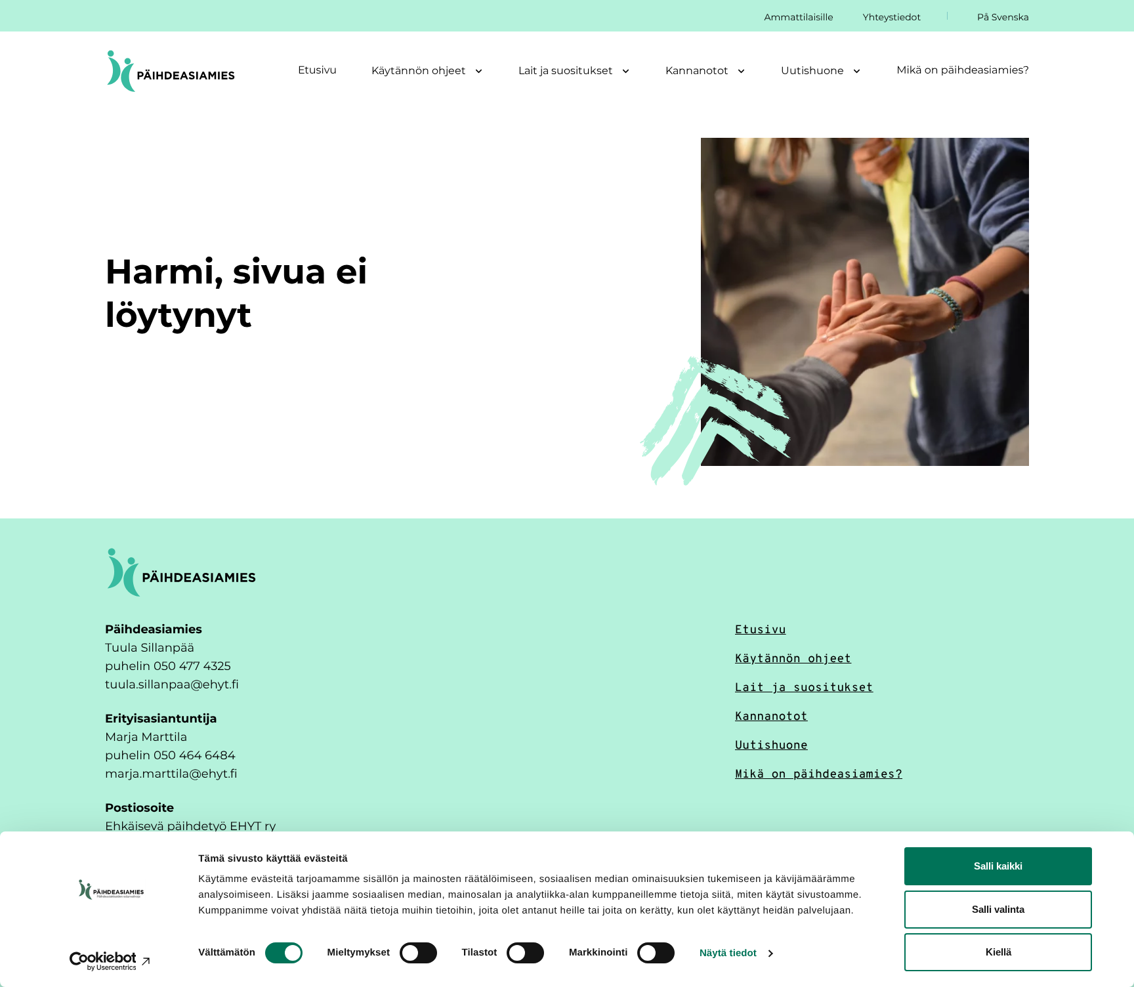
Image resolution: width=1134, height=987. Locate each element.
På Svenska (1003, 16)
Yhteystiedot (892, 16)
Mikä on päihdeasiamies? (962, 70)
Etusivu (317, 70)
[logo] (181, 571)
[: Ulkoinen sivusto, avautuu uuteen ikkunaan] (111, 961)
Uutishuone (771, 744)
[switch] (418, 952)
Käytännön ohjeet (793, 657)
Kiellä (998, 951)
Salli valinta (998, 909)
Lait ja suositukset (804, 686)
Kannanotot (771, 715)
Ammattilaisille (798, 16)
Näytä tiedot (728, 953)
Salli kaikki (998, 866)
